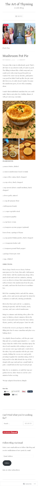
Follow (7, 463)
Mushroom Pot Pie (15, 56)
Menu (20, 16)
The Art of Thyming (19, 4)
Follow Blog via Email (13, 443)
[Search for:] (13, 423)
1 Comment (21, 60)
